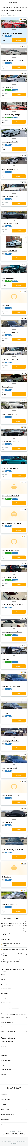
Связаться (18, 40)
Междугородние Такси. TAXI (10, 741)
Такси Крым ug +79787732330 (11, 795)
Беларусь (6, 1133)
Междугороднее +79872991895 (11, 523)
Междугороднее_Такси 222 (10, 142)
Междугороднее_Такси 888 (10, 223)
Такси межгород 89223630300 (11, 550)
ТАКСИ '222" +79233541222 (10, 360)
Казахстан (14, 1133)
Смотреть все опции (14, 1008)
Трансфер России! (7, 387)
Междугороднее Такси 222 (10, 169)
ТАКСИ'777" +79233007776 (10, 468)
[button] (26, 24)
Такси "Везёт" (6, 659)
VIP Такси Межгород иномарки (11, 115)
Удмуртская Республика (21, 7)
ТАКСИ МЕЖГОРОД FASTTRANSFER (13, 850)
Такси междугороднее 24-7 (10, 904)
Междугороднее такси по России (12, 632)
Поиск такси (10, 7)
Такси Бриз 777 (6, 305)
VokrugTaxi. (5, 713)
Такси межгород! (7, 822)
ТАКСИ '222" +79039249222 (10, 332)
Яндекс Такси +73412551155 (10, 496)
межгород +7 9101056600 (9, 251)
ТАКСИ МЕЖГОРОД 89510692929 (12, 605)
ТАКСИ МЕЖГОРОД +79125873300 (12, 60)
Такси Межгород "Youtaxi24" (10, 768)
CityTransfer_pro (6, 877)
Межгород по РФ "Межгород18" (11, 686)
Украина (22, 1133)
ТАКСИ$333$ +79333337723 (10, 441)
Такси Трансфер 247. (8, 87)
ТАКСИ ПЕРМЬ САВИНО (9, 577)
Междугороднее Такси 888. (10, 196)
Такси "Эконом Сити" (8, 278)
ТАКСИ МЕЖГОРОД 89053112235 (12, 33)
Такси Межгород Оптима (9, 414)
